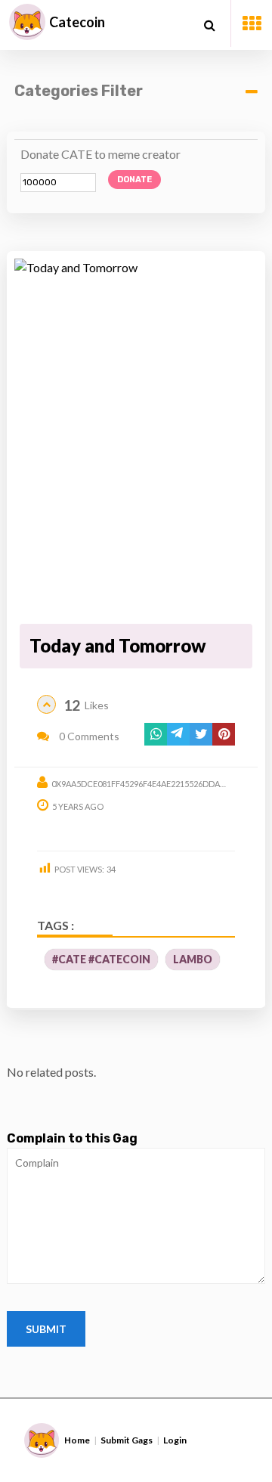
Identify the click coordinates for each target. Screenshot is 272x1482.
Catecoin (77, 22)
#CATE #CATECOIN (101, 959)
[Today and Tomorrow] (136, 439)
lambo (192, 959)
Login (175, 1440)
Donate (134, 179)
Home (77, 1440)
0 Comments (88, 736)
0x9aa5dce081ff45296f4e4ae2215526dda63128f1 (151, 784)
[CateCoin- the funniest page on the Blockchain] (27, 22)
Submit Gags (126, 1440)
